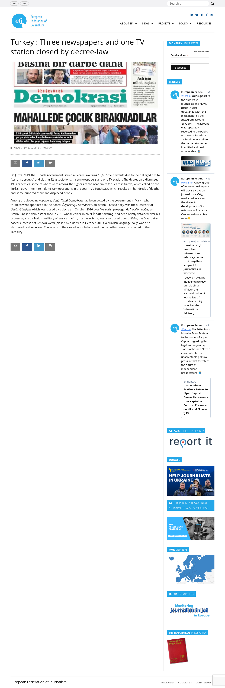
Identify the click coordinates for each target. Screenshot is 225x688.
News (145, 23)
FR (14, 3)
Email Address (180, 55)
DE (24, 3)
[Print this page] (50, 162)
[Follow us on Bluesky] (196, 15)
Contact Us (185, 682)
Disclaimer (167, 682)
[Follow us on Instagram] (211, 15)
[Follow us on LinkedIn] (192, 15)
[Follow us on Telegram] (202, 15)
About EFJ (126, 23)
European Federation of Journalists (39, 682)
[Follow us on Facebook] (207, 15)
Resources (204, 23)
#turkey (47, 147)
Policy (183, 23)
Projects (164, 23)
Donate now (203, 682)
